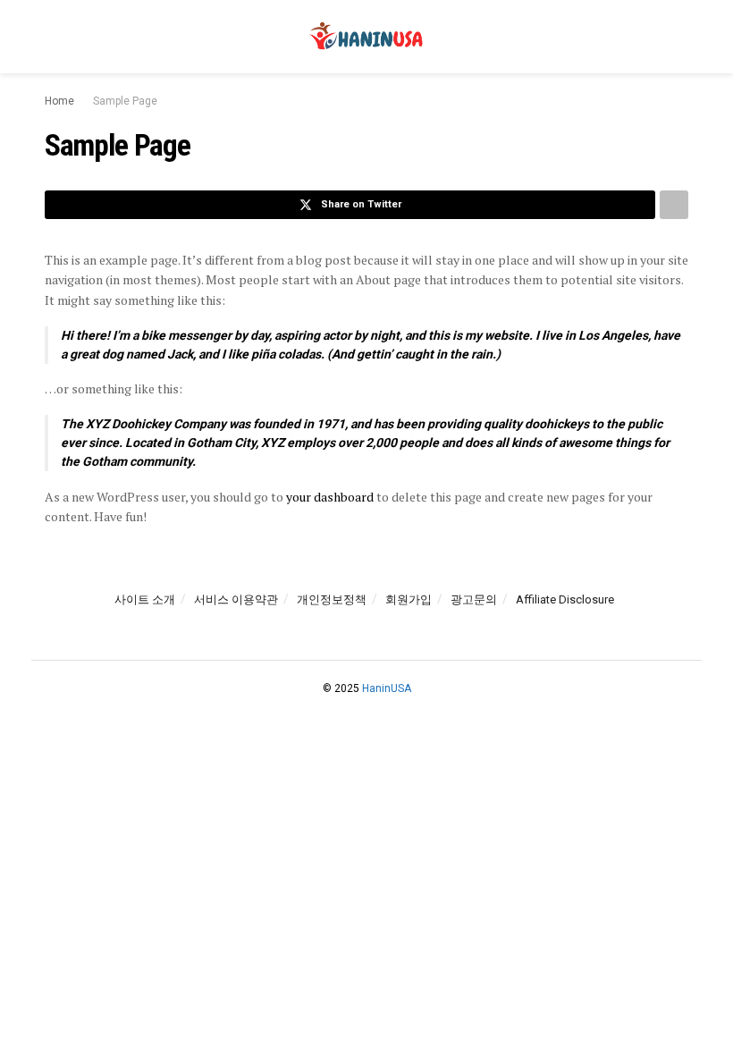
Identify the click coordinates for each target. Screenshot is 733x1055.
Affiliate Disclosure (565, 599)
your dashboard (330, 496)
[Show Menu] (52, 36)
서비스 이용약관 (236, 599)
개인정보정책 (331, 599)
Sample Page (125, 101)
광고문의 (474, 599)
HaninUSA (386, 688)
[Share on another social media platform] (674, 204)
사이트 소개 (144, 599)
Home (59, 101)
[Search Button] (680, 36)
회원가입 (408, 599)
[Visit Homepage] (366, 37)
